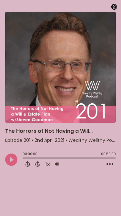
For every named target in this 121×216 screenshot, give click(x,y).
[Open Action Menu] (110, 164)
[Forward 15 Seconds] (38, 164)
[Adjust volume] (57, 164)
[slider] (24, 158)
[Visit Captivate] (114, 8)
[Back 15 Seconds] (28, 164)
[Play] (11, 159)
